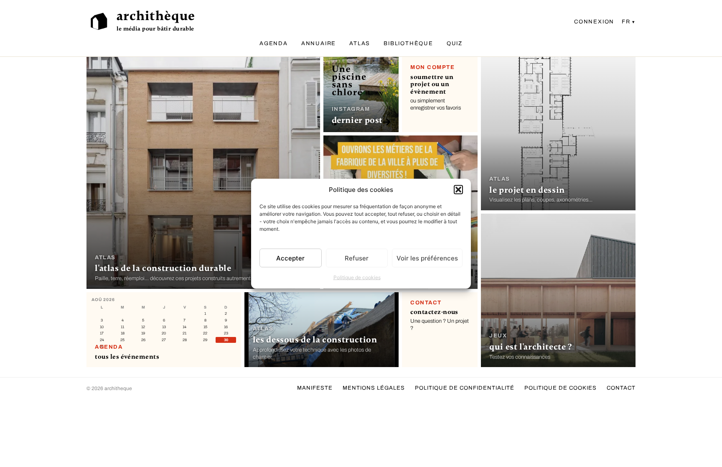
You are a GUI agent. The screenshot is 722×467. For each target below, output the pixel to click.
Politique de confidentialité (464, 388)
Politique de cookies (357, 277)
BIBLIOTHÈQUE (408, 43)
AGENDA (273, 43)
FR (626, 22)
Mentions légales (374, 388)
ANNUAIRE (318, 43)
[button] (458, 189)
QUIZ (455, 43)
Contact (621, 388)
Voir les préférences (427, 258)
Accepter (290, 258)
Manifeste (315, 388)
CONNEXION (594, 22)
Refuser (357, 258)
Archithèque (156, 16)
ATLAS (359, 43)
